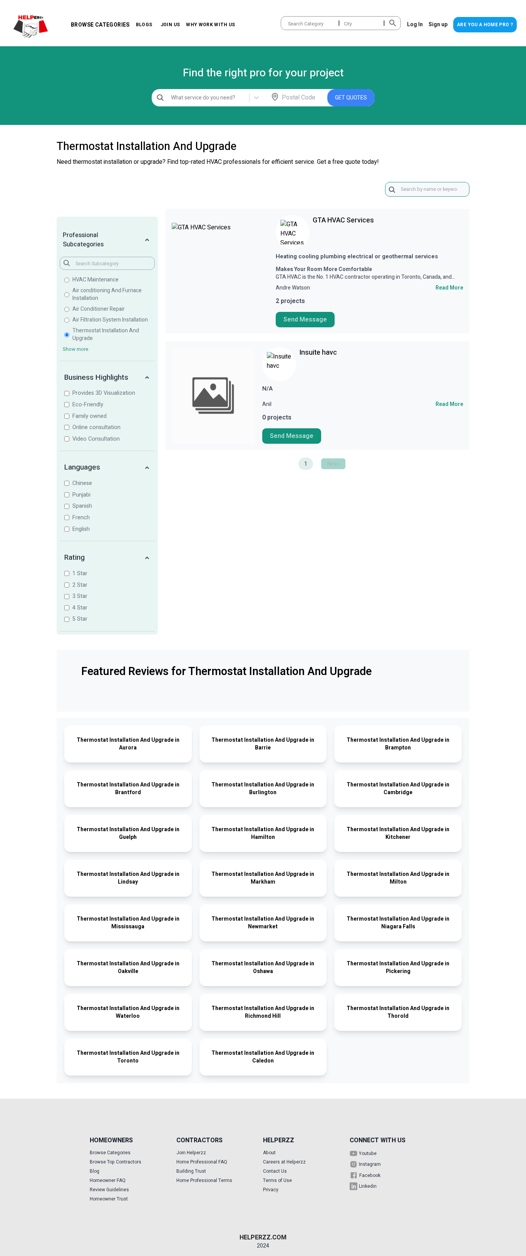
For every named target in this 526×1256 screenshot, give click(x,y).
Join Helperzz (191, 1153)
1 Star (79, 573)
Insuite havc (318, 352)
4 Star (79, 608)
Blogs (144, 24)
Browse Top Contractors (115, 1162)
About (269, 1153)
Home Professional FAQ (201, 1162)
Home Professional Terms (204, 1180)
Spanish (82, 506)
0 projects (276, 417)
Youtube (368, 1153)
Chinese (82, 483)
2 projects (290, 301)
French (81, 518)
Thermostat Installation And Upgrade (105, 334)
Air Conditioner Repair (98, 309)
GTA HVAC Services (343, 220)
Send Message (305, 319)
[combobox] (288, 23)
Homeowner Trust (109, 1199)
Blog (94, 1171)
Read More (449, 288)
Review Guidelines (109, 1190)
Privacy (270, 1190)
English (81, 529)
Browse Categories (100, 25)
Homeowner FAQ (108, 1180)
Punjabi (81, 495)
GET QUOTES (351, 98)
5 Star (79, 619)
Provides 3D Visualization (103, 393)
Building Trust (191, 1171)
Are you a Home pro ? (485, 24)
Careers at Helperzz (284, 1162)
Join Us (170, 24)
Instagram (370, 1164)
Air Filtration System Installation (110, 320)
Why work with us (210, 24)
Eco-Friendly (87, 405)
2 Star (79, 585)
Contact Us (275, 1171)
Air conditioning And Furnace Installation (107, 294)
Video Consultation (96, 439)
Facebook (369, 1175)
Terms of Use (277, 1180)
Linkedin (368, 1186)
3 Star (79, 596)
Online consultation (96, 427)
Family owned (89, 416)
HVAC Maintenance (95, 280)
